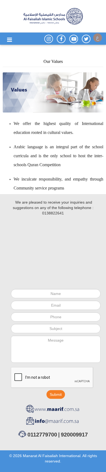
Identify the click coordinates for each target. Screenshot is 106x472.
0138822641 (53, 213)
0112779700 (42, 435)
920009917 (74, 435)
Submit (56, 394)
